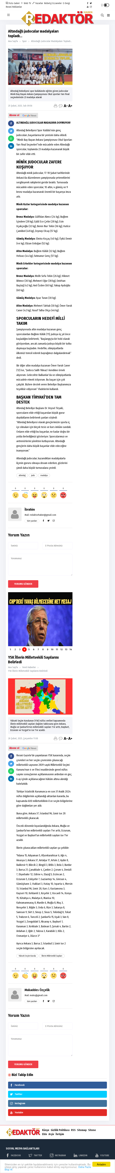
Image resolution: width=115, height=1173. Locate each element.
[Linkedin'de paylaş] (11, 146)
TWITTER (38, 1155)
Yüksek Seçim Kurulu (27, 956)
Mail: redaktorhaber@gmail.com (40, 514)
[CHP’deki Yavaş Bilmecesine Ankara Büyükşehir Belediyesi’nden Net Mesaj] (40, 619)
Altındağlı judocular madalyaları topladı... (51, 41)
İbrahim (30, 509)
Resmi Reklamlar (14, 6)
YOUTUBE (104, 1155)
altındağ (22, 475)
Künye (45, 1130)
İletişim (60, 1134)
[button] (108, 15)
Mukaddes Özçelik (37, 990)
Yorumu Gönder (23, 583)
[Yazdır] (55, 106)
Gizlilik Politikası (60, 1130)
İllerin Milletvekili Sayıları (51, 956)
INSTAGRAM (60, 1155)
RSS (73, 1130)
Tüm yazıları (32, 521)
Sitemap (82, 1130)
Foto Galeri (14, 3)
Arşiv (51, 1134)
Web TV (27, 3)
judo (33, 475)
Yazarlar (39, 3)
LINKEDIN (83, 1155)
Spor (24, 41)
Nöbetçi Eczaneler (53, 3)
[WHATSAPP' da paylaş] (11, 138)
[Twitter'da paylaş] (11, 131)
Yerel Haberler (29, 667)
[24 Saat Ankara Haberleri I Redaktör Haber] (57, 18)
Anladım (101, 1164)
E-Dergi (66, 3)
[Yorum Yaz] (60, 106)
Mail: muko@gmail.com (36, 995)
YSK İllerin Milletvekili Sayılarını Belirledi (28, 670)
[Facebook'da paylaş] (11, 123)
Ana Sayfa (13, 41)
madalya (44, 475)
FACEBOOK (16, 1155)
